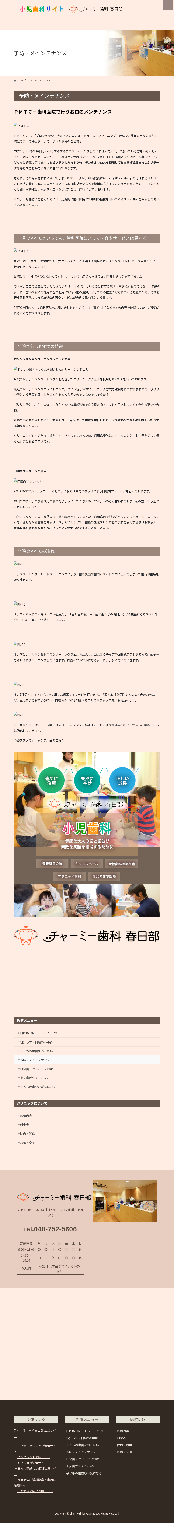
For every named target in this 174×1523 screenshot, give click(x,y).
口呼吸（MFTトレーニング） (39, 1033)
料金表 (24, 1125)
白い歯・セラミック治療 (36, 1069)
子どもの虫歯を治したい (36, 1051)
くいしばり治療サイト (32, 1463)
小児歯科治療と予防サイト (35, 1491)
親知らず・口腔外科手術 (36, 1042)
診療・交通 (27, 1143)
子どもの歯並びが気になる (38, 1087)
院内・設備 (27, 1133)
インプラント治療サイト (33, 1457)
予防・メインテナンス (35, 1060)
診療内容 (26, 1116)
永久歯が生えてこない (35, 1078)
